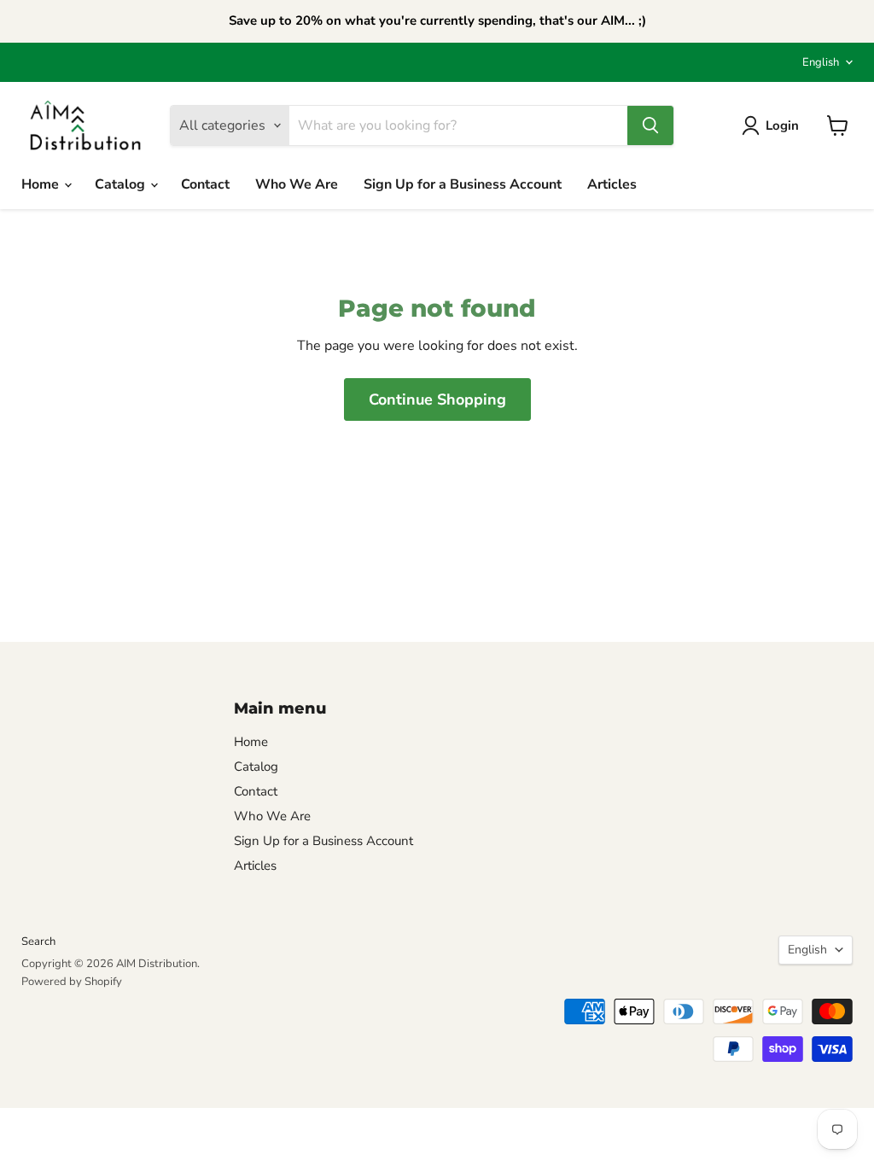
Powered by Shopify (71, 981)
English (820, 62)
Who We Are (296, 184)
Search (38, 941)
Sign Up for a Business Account (463, 184)
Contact (205, 184)
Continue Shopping (437, 399)
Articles (612, 184)
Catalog (122, 184)
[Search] (650, 125)
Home (41, 184)
